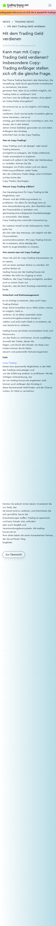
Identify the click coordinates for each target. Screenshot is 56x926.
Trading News (24, 22)
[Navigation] (50, 5)
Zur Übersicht (14, 554)
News (6, 22)
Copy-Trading (10, 363)
